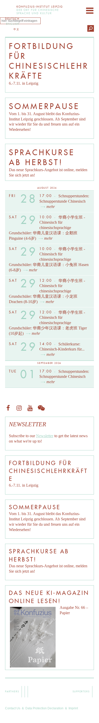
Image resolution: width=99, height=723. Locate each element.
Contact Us (12, 708)
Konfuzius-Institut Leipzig (9, 9)
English (13, 24)
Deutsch (12, 19)
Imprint (73, 708)
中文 (16, 29)
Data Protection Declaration (44, 708)
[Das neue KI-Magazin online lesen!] (33, 637)
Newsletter (44, 436)
